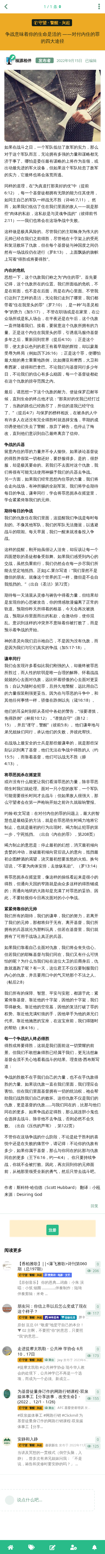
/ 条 (50, 6)
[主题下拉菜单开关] (99, 6)
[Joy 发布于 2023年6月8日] (7, 1351)
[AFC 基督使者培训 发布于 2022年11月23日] (7, 1393)
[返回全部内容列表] (6, 6)
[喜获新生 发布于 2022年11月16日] (7, 1441)
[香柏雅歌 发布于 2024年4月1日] (7, 1266)
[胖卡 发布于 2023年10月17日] (7, 1308)
